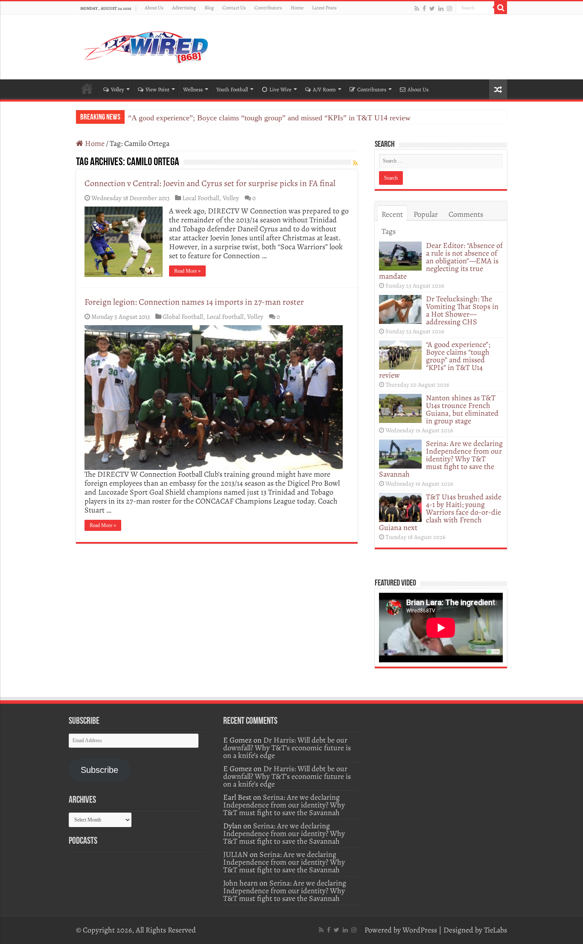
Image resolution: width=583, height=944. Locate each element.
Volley (117, 89)
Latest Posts (324, 7)
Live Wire (280, 89)
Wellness (193, 89)
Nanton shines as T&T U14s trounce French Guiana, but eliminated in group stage (462, 409)
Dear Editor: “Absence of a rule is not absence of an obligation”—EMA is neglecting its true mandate (441, 260)
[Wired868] (146, 45)
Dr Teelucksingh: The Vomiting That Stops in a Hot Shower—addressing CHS (462, 310)
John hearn (240, 883)
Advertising (184, 7)
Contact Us (234, 7)
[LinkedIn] (440, 8)
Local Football (200, 197)
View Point (157, 89)
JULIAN (235, 854)
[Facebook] (424, 8)
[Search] (500, 7)
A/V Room (324, 89)
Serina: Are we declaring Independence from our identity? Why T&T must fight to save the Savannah (441, 458)
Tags (389, 231)
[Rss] (417, 8)
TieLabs (495, 930)
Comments (466, 214)
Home (297, 7)
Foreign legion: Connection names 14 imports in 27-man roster (194, 302)
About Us (154, 7)
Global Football (183, 316)
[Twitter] (432, 8)
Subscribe (99, 770)
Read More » (187, 271)
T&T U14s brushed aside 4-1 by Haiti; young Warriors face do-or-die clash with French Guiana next (440, 512)
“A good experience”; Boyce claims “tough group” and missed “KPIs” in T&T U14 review (269, 118)
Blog (209, 7)
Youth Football (232, 89)
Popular (426, 214)
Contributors (268, 7)
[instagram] (449, 8)
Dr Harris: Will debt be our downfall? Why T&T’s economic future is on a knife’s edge (287, 747)
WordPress (419, 930)
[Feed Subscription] (355, 163)
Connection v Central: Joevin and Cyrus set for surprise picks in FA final (210, 183)
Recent (392, 214)
